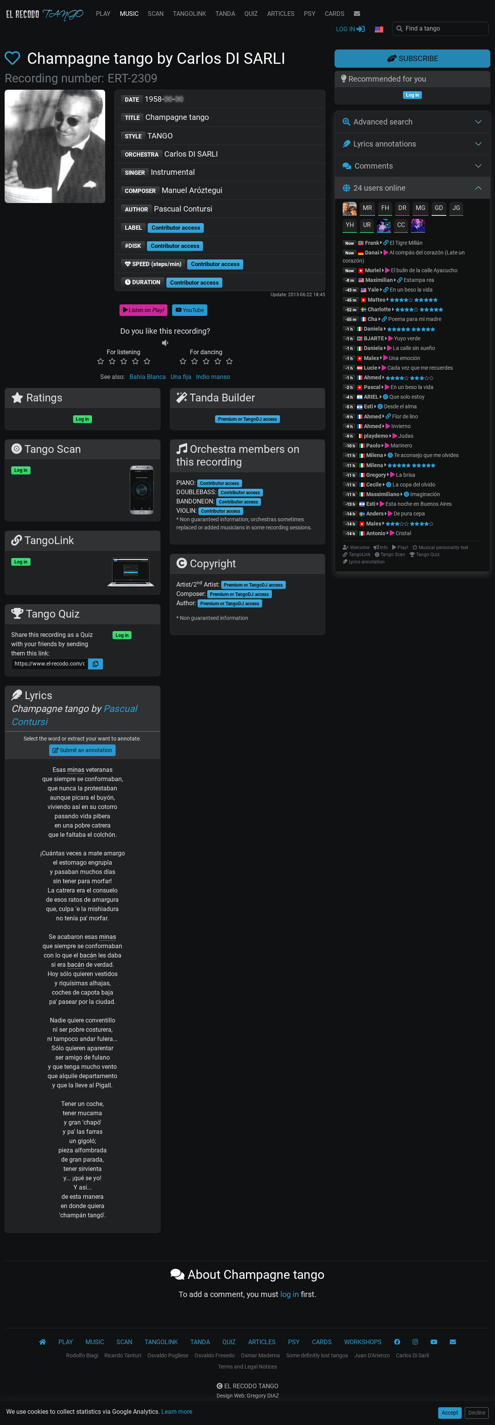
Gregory (376, 475)
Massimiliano (382, 494)
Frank (372, 243)
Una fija (181, 377)
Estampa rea (419, 280)
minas (75, 769)
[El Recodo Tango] (42, 1342)
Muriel (373, 270)
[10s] (165, 342)
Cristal (402, 533)
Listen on (146, 310)
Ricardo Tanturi (122, 1355)
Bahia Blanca (148, 377)
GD (439, 208)
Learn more (176, 1411)
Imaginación (425, 494)
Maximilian (379, 280)
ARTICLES (281, 13)
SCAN (156, 13)
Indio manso (213, 377)
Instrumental (160, 172)
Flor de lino (405, 416)
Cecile (374, 484)
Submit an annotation (85, 750)
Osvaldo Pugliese (167, 1355)
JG (456, 208)
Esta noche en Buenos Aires (418, 504)
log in (289, 1294)
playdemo (376, 436)
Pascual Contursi (168, 208)
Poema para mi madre (414, 319)
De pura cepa (409, 513)
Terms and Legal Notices (247, 1367)
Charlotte (379, 309)
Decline (476, 1413)
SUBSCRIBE (417, 58)
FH (385, 208)
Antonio (376, 533)
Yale (373, 290)
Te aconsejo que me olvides (426, 455)
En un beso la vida (411, 290)
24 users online (379, 188)
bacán (88, 955)
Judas (405, 436)
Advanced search (383, 121)
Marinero (400, 445)
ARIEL (371, 397)
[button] (378, 30)
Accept (450, 1413)
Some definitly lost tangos (317, 1355)
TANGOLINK (189, 13)
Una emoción (404, 358)
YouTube (193, 310)
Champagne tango (167, 117)
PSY (310, 13)
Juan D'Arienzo (372, 1355)
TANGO (149, 135)
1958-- (154, 99)
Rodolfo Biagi (82, 1355)
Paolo (373, 445)
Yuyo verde (406, 338)
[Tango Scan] (386, 397)
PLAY (103, 13)
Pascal (372, 387)
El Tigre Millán (406, 243)
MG (420, 208)
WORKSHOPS (363, 1342)
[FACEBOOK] (397, 1342)
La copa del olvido (414, 484)
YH (350, 225)
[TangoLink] (386, 243)
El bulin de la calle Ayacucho (423, 270)
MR (367, 208)
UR (367, 225)
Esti (368, 406)
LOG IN (346, 29)
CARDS (335, 13)
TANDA (225, 13)
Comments (374, 166)
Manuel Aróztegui (173, 190)
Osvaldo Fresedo (215, 1355)
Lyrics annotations (384, 143)
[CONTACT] (357, 14)
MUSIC (129, 13)
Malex (371, 358)
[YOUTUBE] (434, 1342)
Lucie (370, 368)
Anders (375, 513)
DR (402, 208)
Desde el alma (400, 406)
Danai (372, 252)
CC (401, 225)
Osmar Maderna (260, 1355)
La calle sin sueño (413, 348)
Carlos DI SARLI (171, 154)
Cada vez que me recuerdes (419, 368)
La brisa (405, 475)
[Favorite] (14, 58)
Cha (372, 319)
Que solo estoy (407, 397)
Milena (374, 455)
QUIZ (251, 13)
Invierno (400, 426)
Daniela (374, 329)
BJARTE (374, 338)
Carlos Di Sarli (412, 1355)
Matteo (377, 300)
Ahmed (372, 377)
